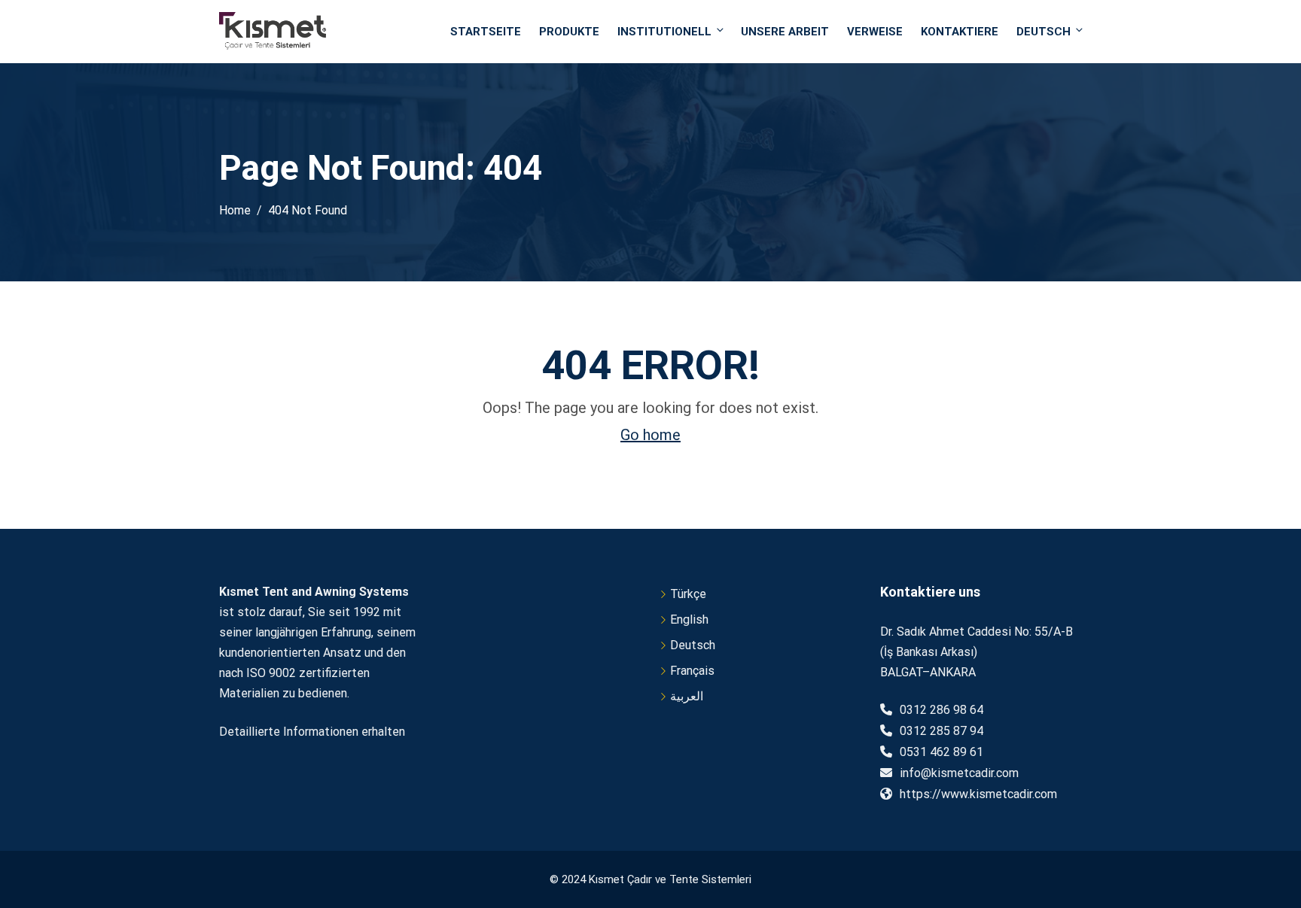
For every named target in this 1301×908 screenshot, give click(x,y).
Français (692, 671)
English (689, 619)
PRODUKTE (569, 31)
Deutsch (1043, 31)
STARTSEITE (485, 31)
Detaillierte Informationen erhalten (312, 731)
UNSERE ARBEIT (785, 31)
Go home (650, 435)
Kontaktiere (959, 31)
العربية (686, 696)
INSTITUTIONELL (664, 31)
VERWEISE (875, 31)
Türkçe (688, 594)
